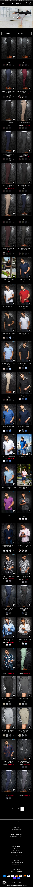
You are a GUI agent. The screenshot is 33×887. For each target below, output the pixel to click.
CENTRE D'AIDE (16, 844)
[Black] (10, 581)
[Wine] (4, 65)
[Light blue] (10, 337)
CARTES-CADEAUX (16, 864)
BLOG (16, 838)
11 (18, 808)
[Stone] (7, 65)
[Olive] (7, 128)
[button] (4, 882)
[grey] (10, 704)
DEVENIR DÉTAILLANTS (16, 852)
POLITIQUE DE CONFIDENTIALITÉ (16, 832)
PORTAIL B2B (16, 850)
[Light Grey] (7, 704)
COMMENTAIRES (17, 867)
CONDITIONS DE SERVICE (16, 855)
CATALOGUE (16, 848)
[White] (19, 399)
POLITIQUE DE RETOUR (16, 871)
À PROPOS (16, 860)
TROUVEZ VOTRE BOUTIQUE (16, 862)
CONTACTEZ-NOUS (16, 846)
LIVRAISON (16, 827)
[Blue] (26, 399)
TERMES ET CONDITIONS (16, 834)
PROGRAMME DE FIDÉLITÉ (16, 836)
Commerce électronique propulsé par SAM (16, 885)
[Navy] (10, 65)
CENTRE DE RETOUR (16, 829)
